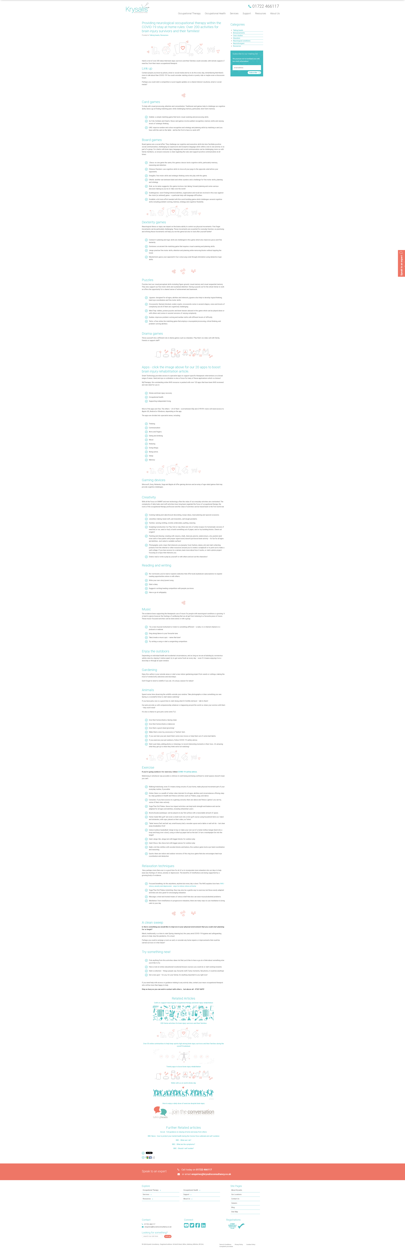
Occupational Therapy (151, 1190)
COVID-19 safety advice (187, 772)
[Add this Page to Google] (147, 1157)
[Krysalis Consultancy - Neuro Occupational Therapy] (137, 8)
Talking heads (154, 35)
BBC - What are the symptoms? (183, 1144)
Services (146, 1194)
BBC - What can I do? (183, 1140)
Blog (233, 1207)
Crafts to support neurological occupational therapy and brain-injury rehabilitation (183, 1003)
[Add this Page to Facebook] (150, 1157)
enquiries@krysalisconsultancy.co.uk (211, 1174)
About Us (186, 1199)
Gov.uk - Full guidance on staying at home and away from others (183, 1132)
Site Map (234, 1212)
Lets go (168, 1236)
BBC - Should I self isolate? (183, 1148)
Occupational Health (190, 1190)
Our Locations (236, 1194)
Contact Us (235, 1199)
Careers (234, 1203)
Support (186, 1194)
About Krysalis (236, 1190)
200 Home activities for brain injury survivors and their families (184, 1023)
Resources (164, 35)
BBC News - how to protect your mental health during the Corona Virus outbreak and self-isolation (183, 1136)
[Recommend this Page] (153, 1157)
